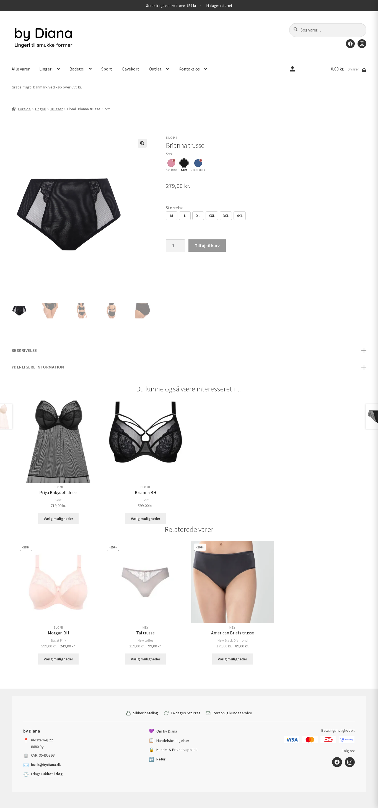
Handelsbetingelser (169, 740)
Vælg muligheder (58, 518)
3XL (226, 215)
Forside (24, 108)
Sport (106, 69)
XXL (212, 215)
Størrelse (174, 207)
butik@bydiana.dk (46, 764)
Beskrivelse (24, 350)
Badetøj (76, 69)
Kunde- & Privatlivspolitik (173, 749)
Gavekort (130, 69)
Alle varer (21, 69)
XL (198, 215)
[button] (142, 143)
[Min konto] (292, 69)
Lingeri (46, 69)
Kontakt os (189, 69)
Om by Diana (163, 731)
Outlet (155, 69)
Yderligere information (38, 367)
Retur (157, 759)
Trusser (56, 108)
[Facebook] (350, 43)
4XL (240, 215)
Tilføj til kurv (207, 245)
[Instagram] (362, 43)
